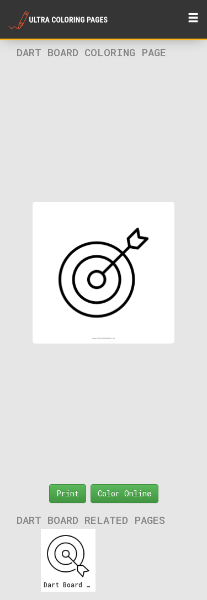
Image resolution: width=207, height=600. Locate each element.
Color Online (124, 493)
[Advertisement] (104, 130)
